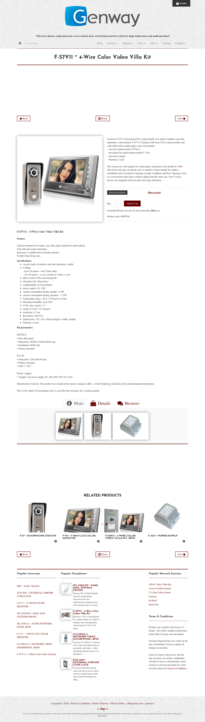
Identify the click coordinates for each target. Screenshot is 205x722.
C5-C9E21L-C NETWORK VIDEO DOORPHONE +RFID (34, 645)
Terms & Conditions (177, 668)
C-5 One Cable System (160, 592)
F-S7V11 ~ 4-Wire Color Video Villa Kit (36, 654)
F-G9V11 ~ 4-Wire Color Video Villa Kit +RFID (120, 537)
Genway (153, 596)
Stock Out (153, 604)
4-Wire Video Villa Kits (160, 584)
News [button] (141, 43)
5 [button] (111, 525)
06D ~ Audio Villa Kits (28, 585)
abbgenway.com (135, 703)
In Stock (153, 600)
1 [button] (93, 525)
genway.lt (149, 703)
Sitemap (167, 43)
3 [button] (102, 525)
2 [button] (97, 525)
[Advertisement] (102, 86)
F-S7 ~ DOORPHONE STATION (37, 536)
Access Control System (160, 588)
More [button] (153, 43)
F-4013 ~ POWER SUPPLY (162, 536)
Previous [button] (14, 523)
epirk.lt (105, 716)
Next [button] (190, 523)
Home (100, 43)
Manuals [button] (127, 43)
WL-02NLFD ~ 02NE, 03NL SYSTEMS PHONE (31, 615)
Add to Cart (132, 203)
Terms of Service (100, 703)
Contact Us (180, 43)
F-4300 (178, 166)
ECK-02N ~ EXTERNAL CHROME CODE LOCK (86, 662)
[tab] (74, 403)
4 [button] (107, 525)
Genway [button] (111, 43)
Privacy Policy (118, 703)
